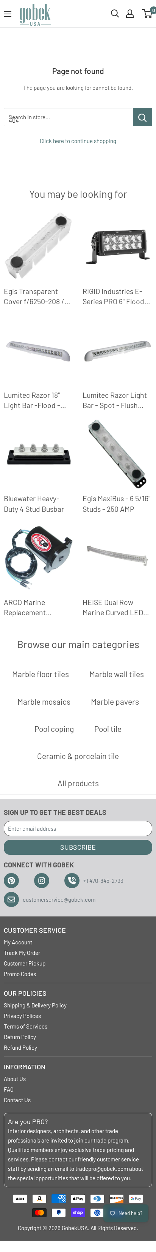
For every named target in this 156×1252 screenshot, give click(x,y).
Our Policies (25, 993)
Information (24, 1067)
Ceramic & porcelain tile (78, 756)
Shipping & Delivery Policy (35, 1005)
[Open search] (115, 13)
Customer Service (35, 930)
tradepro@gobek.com (101, 1168)
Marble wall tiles (116, 674)
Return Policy (20, 1036)
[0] (147, 13)
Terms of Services (25, 1026)
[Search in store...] (142, 117)
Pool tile (108, 728)
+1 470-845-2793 (103, 880)
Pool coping (54, 728)
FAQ (9, 1089)
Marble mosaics (43, 701)
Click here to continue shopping (78, 140)
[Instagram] (41, 880)
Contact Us (17, 1099)
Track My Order (22, 952)
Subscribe (78, 847)
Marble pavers (115, 701)
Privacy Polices (22, 1015)
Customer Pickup (24, 963)
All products (78, 783)
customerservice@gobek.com (59, 899)
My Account (18, 942)
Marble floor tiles (40, 674)
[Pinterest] (11, 880)
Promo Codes (20, 973)
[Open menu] (7, 14)
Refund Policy (20, 1047)
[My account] (130, 13)
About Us (15, 1078)
